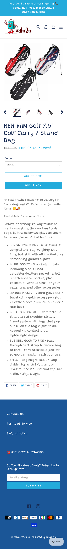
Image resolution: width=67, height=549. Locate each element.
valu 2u (26, 537)
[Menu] (61, 27)
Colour (9, 158)
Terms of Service (19, 423)
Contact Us (15, 414)
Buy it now (33, 185)
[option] (17, 112)
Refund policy (17, 433)
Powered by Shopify (44, 537)
